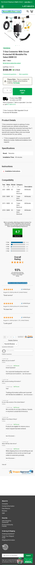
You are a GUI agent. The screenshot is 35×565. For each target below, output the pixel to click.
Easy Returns (6, 508)
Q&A (3, 513)
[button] (16, 45)
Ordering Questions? (8, 534)
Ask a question (23, 74)
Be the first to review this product (12, 63)
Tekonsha (6, 48)
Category (19, 184)
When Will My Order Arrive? (9, 443)
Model (13, 184)
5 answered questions (9, 74)
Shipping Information (8, 540)
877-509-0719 (29, 6)
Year (3, 184)
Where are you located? (8, 360)
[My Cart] (31, 11)
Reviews (4, 511)
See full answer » (27, 373)
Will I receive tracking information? (11, 381)
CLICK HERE (12, 171)
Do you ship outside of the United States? (13, 402)
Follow (3, 362)
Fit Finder (16, 83)
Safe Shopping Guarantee (6, 521)
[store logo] (11, 11)
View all (4, 464)
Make (8, 184)
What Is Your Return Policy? (9, 419)
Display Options (13, 340)
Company (5, 504)
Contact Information (8, 506)
